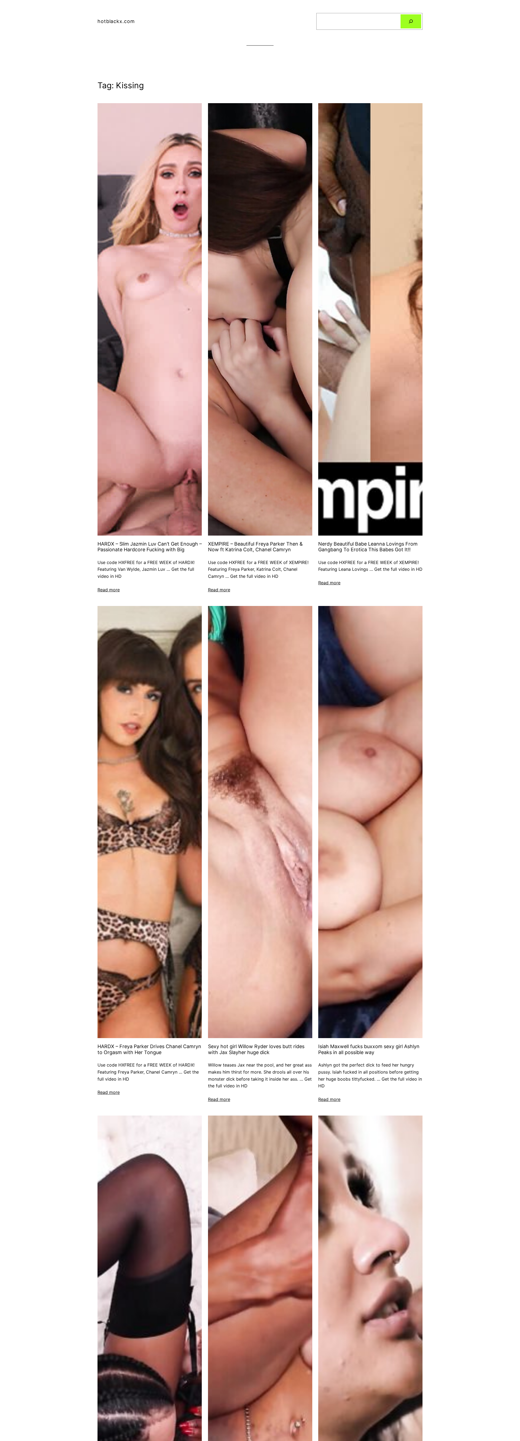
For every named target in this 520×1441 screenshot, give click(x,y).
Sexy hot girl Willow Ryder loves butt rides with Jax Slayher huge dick (256, 1049)
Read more (109, 589)
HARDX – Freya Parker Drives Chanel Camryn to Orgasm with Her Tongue (149, 1049)
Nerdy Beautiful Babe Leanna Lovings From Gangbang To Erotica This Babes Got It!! (368, 547)
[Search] (411, 21)
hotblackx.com (116, 21)
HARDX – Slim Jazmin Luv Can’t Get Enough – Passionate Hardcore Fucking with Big (150, 547)
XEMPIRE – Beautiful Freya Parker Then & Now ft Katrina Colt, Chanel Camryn (255, 547)
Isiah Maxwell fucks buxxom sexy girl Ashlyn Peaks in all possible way (369, 1049)
